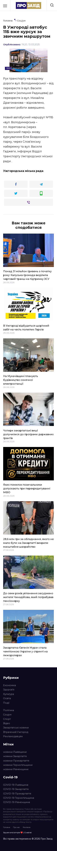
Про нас (16, 827)
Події (6, 702)
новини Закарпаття (15, 756)
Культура (8, 694)
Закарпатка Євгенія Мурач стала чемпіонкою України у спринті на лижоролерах (25, 651)
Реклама (26, 827)
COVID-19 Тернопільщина (18, 797)
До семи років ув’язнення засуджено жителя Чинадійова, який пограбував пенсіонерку (28, 597)
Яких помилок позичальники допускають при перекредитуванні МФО (26, 488)
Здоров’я (8, 689)
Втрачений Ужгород (15, 732)
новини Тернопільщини (17, 765)
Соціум (7, 714)
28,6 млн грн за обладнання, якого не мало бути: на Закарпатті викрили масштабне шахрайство (28, 542)
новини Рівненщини (15, 769)
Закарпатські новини (16, 727)
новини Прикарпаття (16, 760)
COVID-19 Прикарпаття (17, 793)
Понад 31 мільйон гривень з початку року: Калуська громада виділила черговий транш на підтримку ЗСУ (27, 275)
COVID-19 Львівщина (15, 784)
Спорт (7, 719)
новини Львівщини (15, 752)
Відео (6, 723)
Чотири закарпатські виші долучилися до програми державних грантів (28, 434)
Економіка (9, 685)
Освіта (7, 698)
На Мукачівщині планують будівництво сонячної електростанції (20, 380)
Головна (6, 827)
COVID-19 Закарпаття (15, 789)
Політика (8, 710)
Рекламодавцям (13, 736)
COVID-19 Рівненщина (16, 802)
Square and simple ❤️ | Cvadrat (17, 832)
